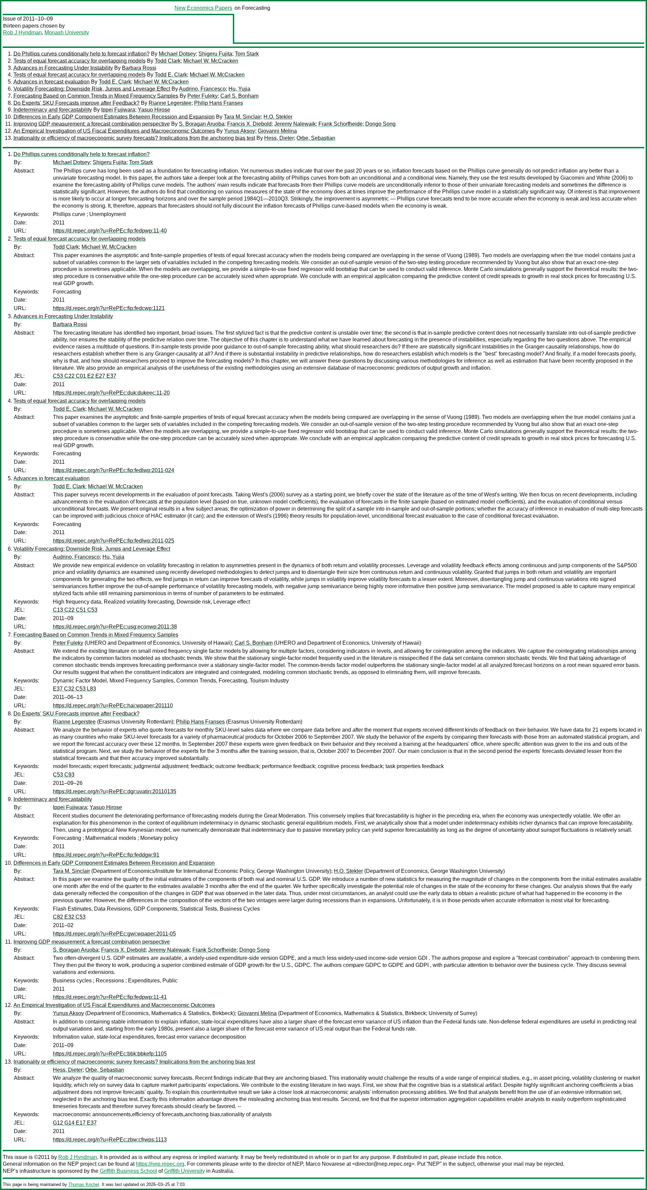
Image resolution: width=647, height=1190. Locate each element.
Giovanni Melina (277, 131)
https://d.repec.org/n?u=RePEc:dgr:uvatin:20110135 (114, 791)
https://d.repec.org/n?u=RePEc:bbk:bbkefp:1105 (110, 1054)
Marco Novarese (325, 1164)
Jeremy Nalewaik (295, 124)
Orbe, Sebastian (316, 138)
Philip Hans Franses (218, 103)
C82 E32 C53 (69, 917)
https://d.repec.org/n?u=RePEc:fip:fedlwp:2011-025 (113, 541)
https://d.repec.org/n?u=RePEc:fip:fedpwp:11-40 (110, 231)
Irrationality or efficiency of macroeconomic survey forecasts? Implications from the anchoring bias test (134, 138)
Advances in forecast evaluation (51, 82)
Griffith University (184, 1171)
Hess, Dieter (279, 138)
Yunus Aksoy (239, 131)
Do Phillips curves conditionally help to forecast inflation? (81, 54)
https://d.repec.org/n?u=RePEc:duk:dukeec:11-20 (111, 393)
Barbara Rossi (139, 68)
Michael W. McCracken (210, 61)
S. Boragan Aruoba (201, 124)
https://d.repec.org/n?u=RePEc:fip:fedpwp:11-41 (110, 997)
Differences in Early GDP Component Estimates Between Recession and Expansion (114, 117)
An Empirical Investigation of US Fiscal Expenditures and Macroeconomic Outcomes (114, 131)
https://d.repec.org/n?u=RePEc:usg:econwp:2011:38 (115, 627)
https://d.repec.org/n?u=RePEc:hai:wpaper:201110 (113, 705)
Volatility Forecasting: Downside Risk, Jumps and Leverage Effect (91, 89)
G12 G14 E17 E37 (75, 1123)
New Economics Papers (203, 8)
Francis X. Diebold (249, 124)
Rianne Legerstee (170, 103)
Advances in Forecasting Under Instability (63, 68)
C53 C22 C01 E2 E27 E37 (84, 376)
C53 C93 (63, 774)
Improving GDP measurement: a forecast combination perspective (91, 124)
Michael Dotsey (177, 54)
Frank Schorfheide (340, 124)
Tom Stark (247, 54)
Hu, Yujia (239, 89)
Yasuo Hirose (154, 110)
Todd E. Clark (171, 75)
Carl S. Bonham (239, 96)
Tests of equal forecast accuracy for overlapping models (79, 61)
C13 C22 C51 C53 (75, 610)
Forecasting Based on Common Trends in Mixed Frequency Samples (95, 96)
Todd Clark (168, 61)
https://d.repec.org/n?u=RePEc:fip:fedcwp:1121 (109, 308)
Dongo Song (380, 124)
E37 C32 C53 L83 (74, 689)
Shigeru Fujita (215, 54)
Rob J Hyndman (22, 32)
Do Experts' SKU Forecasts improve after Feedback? (76, 103)
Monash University (66, 32)
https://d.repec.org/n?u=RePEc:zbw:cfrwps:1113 (110, 1139)
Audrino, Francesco (202, 89)
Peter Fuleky (202, 96)
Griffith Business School (128, 1171)
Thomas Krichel (83, 1184)
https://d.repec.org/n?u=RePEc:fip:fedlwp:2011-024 (113, 470)
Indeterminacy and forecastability (52, 110)
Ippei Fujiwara (118, 110)
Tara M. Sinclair (242, 117)
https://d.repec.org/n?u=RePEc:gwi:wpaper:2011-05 (114, 934)
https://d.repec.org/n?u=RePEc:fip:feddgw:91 (106, 855)
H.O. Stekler (278, 117)
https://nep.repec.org (160, 1164)
